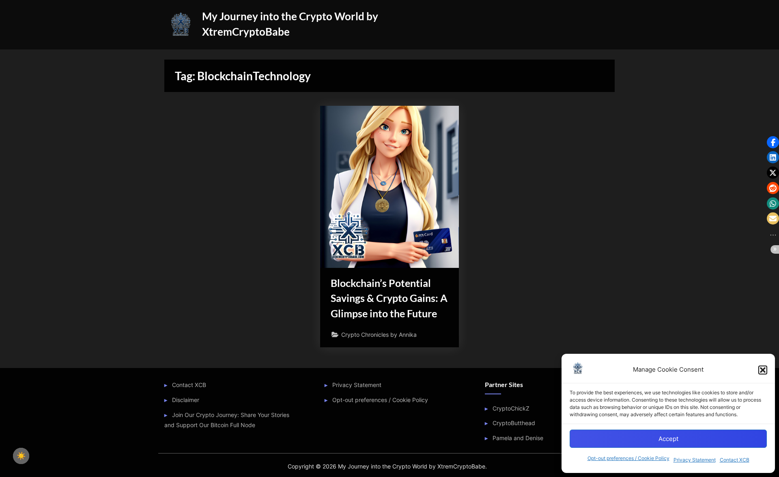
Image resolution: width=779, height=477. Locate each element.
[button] (763, 370)
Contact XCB (734, 460)
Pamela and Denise (518, 437)
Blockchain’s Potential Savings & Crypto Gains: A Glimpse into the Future (389, 298)
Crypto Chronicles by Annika (379, 334)
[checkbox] (21, 456)
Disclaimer (185, 399)
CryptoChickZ (511, 408)
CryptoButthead (514, 422)
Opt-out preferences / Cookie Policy (628, 458)
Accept (668, 439)
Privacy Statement (695, 460)
